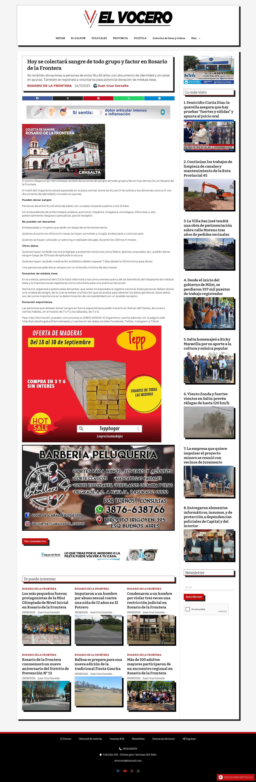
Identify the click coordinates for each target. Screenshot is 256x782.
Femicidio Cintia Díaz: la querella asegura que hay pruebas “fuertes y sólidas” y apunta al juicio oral (208, 109)
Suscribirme (194, 596)
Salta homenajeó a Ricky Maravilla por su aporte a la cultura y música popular (207, 344)
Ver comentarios (35, 541)
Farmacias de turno (163, 738)
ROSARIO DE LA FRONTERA (49, 86)
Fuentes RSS (117, 738)
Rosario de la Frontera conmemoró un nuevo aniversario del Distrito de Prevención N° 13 (45, 666)
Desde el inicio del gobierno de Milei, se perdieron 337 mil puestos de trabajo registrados (207, 287)
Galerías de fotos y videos (169, 38)
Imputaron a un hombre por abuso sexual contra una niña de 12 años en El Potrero (96, 600)
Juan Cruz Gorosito (113, 86)
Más (194, 38)
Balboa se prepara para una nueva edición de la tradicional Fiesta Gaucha (98, 664)
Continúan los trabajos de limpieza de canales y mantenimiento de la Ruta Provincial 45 (208, 169)
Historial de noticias (90, 738)
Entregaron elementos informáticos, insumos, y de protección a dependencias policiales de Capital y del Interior (208, 517)
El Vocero (65, 738)
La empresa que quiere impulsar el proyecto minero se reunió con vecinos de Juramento (205, 455)
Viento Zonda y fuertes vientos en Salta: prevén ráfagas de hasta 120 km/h (206, 398)
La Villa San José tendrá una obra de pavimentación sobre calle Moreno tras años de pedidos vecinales (208, 228)
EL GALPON (78, 38)
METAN (60, 38)
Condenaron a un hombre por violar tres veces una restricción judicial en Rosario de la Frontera (149, 600)
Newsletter (195, 573)
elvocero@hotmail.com (128, 760)
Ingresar (190, 738)
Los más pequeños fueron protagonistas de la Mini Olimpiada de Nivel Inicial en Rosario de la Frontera (45, 600)
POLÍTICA (140, 38)
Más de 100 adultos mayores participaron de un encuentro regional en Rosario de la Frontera (150, 666)
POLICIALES (99, 38)
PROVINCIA (120, 38)
